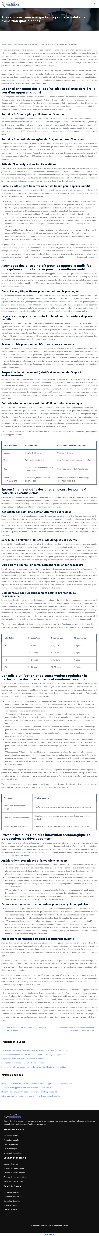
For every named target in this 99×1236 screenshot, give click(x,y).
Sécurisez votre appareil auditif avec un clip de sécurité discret (26, 1088)
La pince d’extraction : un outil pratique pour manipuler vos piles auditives (25, 1029)
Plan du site (49, 1234)
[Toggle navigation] (94, 4)
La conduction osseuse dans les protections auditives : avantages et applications (33, 1055)
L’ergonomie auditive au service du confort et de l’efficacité (24, 1059)
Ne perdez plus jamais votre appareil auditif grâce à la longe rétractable (29, 1092)
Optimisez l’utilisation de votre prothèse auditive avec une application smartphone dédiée (36, 1084)
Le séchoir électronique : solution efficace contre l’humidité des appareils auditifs (76, 1029)
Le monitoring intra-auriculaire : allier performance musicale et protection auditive (33, 1067)
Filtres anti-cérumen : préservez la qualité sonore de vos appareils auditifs (30, 1096)
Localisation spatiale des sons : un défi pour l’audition (22, 1063)
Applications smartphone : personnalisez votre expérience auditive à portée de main (34, 1050)
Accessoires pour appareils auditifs (15, 45)
